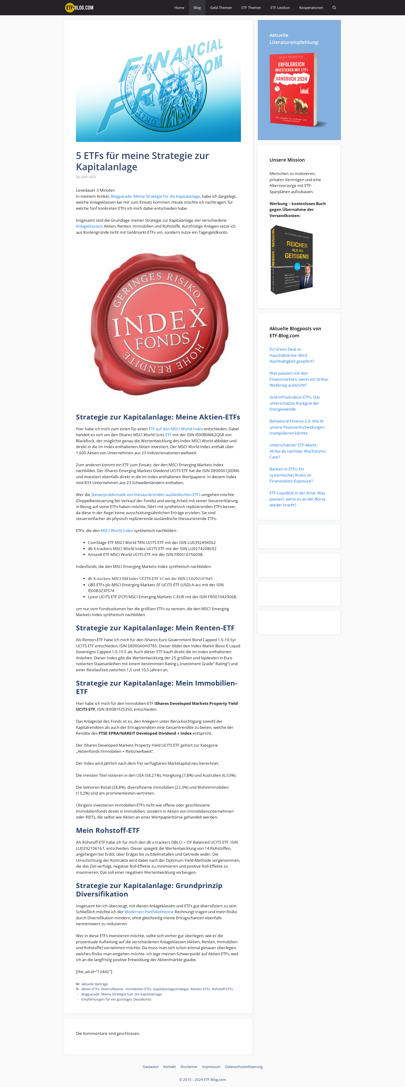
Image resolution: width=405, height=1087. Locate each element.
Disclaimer (189, 1066)
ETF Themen (251, 7)
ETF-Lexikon (280, 7)
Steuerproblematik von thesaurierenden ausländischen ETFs (146, 494)
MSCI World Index (117, 530)
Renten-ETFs (200, 989)
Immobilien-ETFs (138, 989)
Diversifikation (112, 989)
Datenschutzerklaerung (243, 1066)
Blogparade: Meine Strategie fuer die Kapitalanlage (121, 994)
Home (179, 7)
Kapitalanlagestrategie (171, 989)
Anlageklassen (89, 226)
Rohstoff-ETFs (222, 989)
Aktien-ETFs (90, 989)
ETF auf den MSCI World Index (176, 428)
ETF (168, 434)
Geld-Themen (221, 7)
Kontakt (169, 1066)
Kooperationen (311, 7)
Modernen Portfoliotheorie (149, 911)
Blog (197, 7)
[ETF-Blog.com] (80, 7)
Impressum (211, 1066)
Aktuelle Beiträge (94, 984)
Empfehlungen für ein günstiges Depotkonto (116, 999)
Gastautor (151, 1066)
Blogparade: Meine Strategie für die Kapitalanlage (155, 196)
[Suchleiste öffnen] (334, 7)
